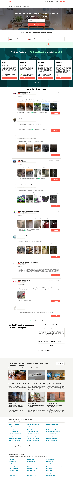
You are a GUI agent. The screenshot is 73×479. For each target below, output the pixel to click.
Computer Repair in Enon (31, 475)
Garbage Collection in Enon (13, 470)
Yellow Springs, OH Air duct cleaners (15, 427)
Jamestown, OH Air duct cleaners (52, 436)
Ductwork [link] (17, 6)
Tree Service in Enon (12, 461)
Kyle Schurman (49, 403)
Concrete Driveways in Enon (13, 472)
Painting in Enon (49, 470)
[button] (21, 107)
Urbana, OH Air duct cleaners (51, 438)
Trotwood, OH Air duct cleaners (33, 438)
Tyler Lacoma (11, 381)
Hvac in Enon (10, 449)
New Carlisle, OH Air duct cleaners (14, 433)
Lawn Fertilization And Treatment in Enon (34, 464)
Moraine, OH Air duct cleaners (32, 436)
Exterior (13, 3)
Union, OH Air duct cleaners (32, 429)
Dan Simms (29, 403)
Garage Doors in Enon (50, 472)
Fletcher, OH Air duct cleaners (51, 440)
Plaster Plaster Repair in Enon (32, 468)
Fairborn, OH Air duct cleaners (13, 424)
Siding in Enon (29, 466)
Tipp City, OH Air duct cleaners (32, 427)
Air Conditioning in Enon (50, 459)
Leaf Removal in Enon (31, 470)
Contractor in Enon (30, 459)
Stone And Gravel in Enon (13, 473)
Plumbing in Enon (49, 461)
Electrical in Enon (30, 472)
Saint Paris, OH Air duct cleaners (52, 429)
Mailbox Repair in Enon (50, 463)
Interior (10, 3)
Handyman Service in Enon (13, 468)
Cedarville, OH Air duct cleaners (33, 424)
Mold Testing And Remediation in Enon (53, 449)
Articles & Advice (26, 3)
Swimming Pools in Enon (50, 475)
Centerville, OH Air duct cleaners (33, 440)
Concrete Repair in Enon (31, 463)
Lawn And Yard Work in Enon (13, 466)
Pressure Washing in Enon (51, 464)
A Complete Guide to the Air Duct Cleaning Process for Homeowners (15, 406)
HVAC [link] (9, 6)
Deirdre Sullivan (50, 381)
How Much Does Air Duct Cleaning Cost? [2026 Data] (17, 384)
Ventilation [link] (13, 6)
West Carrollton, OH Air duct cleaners (53, 431)
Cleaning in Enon (11, 463)
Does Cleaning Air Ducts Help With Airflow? (54, 384)
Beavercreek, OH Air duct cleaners (14, 438)
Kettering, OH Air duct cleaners (14, 440)
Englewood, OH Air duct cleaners (52, 424)
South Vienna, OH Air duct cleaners (52, 435)
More (22, 3)
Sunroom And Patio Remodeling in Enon (15, 464)
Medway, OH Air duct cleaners (13, 426)
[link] (3, 75)
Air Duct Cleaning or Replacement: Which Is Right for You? (54, 406)
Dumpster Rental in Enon (12, 475)
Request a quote (10, 77)
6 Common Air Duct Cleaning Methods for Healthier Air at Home (36, 384)
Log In (57, 1)
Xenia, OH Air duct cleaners (32, 426)
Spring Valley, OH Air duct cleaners (52, 427)
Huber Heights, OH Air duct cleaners (14, 435)
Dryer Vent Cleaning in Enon (32, 449)
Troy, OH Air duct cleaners (51, 433)
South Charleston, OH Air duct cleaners (34, 435)
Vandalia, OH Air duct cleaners (32, 431)
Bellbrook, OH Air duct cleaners (52, 426)
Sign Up (62, 1)
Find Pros (36, 24)
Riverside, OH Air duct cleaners (14, 436)
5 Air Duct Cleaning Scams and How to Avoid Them (36, 406)
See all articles (60, 363)
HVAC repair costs (45, 335)
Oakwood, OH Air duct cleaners (33, 433)
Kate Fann (10, 403)
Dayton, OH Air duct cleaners (13, 431)
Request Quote (55, 113)
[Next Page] (44, 320)
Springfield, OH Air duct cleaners (14, 429)
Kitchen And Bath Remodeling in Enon (34, 473)
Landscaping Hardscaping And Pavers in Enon (54, 466)
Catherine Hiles (30, 381)
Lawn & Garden (18, 3)
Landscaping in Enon (31, 461)
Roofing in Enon (11, 459)
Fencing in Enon (49, 468)
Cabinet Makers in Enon (50, 473)
